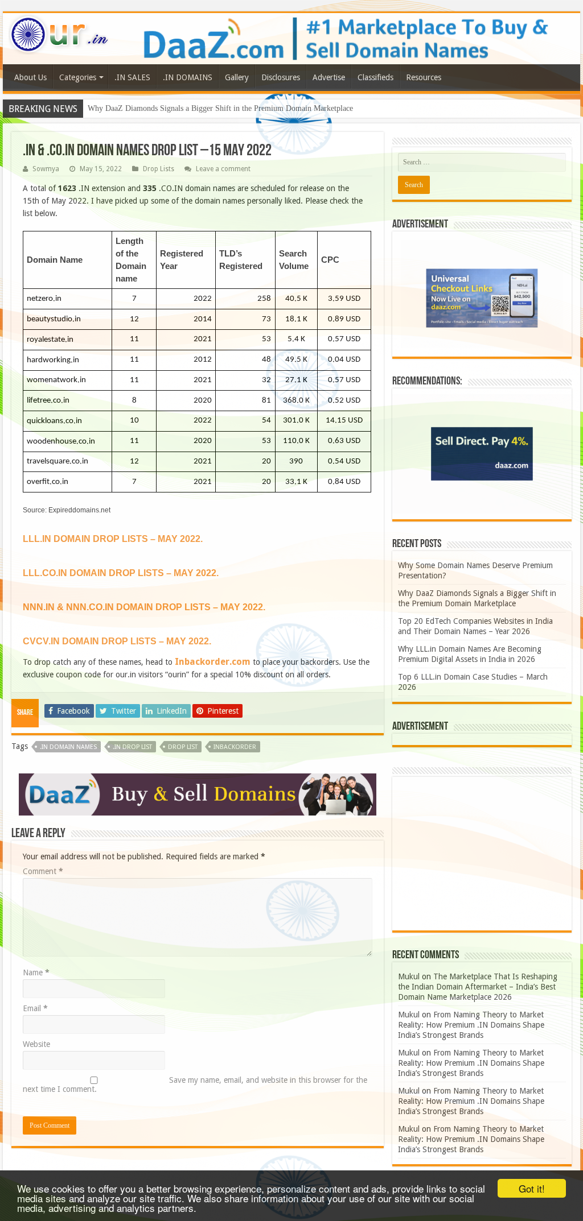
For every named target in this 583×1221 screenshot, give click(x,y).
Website (36, 1044)
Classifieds (375, 77)
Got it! (532, 1188)
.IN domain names (68, 747)
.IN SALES (132, 77)
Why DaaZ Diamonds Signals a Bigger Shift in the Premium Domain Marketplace (220, 108)
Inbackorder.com (213, 661)
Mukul (409, 976)
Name (36, 972)
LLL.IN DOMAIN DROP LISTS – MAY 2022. (113, 539)
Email (35, 1008)
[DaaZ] (197, 793)
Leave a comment (223, 169)
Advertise (329, 77)
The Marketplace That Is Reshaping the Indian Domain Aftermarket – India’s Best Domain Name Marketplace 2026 (477, 986)
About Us (30, 77)
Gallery (237, 77)
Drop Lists (158, 169)
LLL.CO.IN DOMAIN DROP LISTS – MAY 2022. (121, 573)
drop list (183, 747)
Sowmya (45, 169)
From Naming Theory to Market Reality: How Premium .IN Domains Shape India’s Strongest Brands (471, 1025)
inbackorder (235, 747)
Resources (423, 77)
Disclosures (280, 77)
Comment (43, 871)
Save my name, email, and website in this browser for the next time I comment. (195, 1084)
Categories (77, 77)
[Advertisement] (482, 854)
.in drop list (132, 747)
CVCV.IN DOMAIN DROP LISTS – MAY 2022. (117, 641)
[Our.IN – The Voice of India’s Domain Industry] (59, 32)
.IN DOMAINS (187, 77)
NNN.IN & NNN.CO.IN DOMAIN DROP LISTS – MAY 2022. (144, 607)
